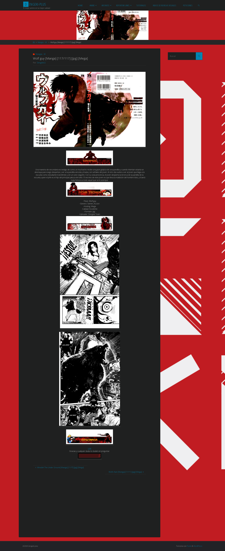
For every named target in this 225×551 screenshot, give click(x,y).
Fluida (188, 546)
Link (89, 448)
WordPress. (197, 546)
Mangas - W (42, 42)
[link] (199, 5)
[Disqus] (89, 503)
